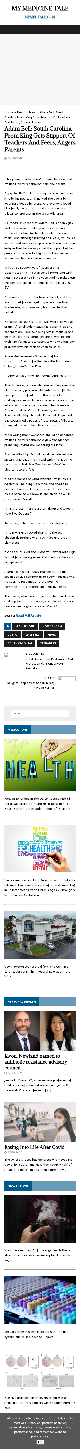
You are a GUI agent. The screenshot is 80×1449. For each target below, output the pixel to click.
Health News (26, 112)
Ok (40, 1442)
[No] (74, 1431)
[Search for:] (40, 713)
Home (8, 112)
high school (25, 626)
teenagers (48, 643)
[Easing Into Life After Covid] (40, 1139)
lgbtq (12, 635)
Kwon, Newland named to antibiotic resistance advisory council (35, 1062)
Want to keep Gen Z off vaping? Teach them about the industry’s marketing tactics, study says (37, 1255)
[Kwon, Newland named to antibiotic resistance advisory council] (40, 1048)
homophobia (52, 626)
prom (51, 635)
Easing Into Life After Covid (34, 1147)
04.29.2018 (15, 158)
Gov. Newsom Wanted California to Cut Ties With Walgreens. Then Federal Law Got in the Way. (37, 971)
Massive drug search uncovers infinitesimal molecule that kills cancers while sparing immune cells (39, 1402)
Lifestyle (32, 635)
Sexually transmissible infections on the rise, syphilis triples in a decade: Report (36, 1334)
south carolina (20, 643)
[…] (49, 1090)
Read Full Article (28, 615)
